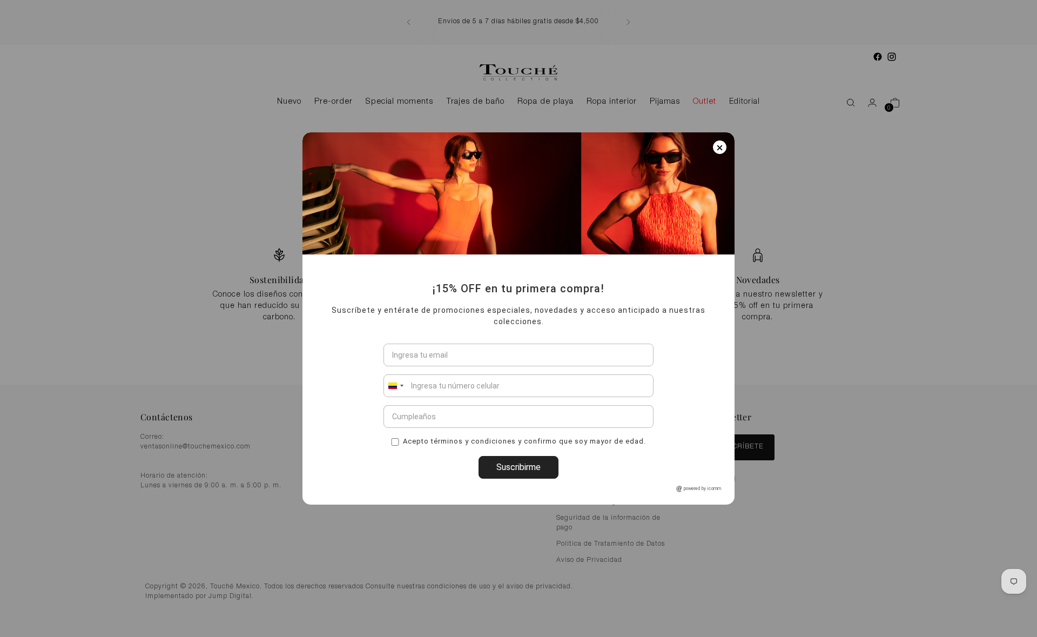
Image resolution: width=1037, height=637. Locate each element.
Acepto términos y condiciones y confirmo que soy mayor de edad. (524, 441)
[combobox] (395, 386)
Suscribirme (518, 467)
